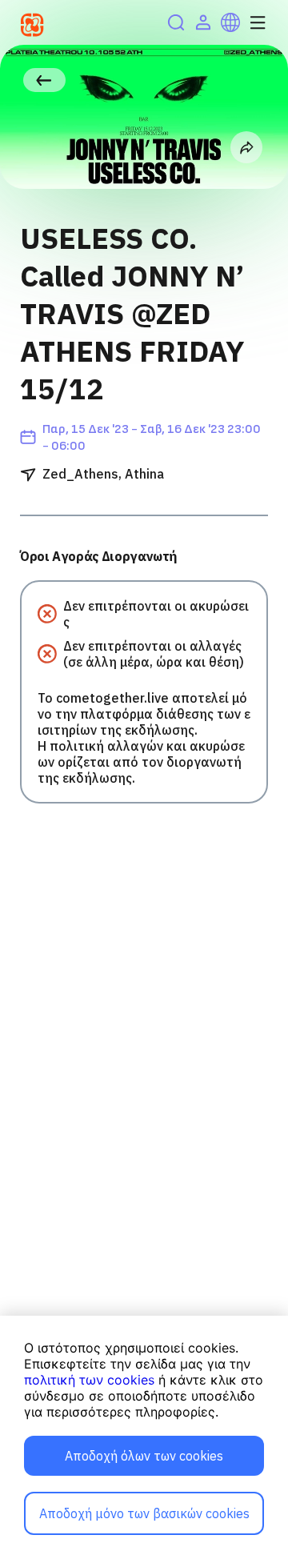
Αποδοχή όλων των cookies (144, 1456)
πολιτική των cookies (89, 1380)
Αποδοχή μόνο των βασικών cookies (144, 1513)
